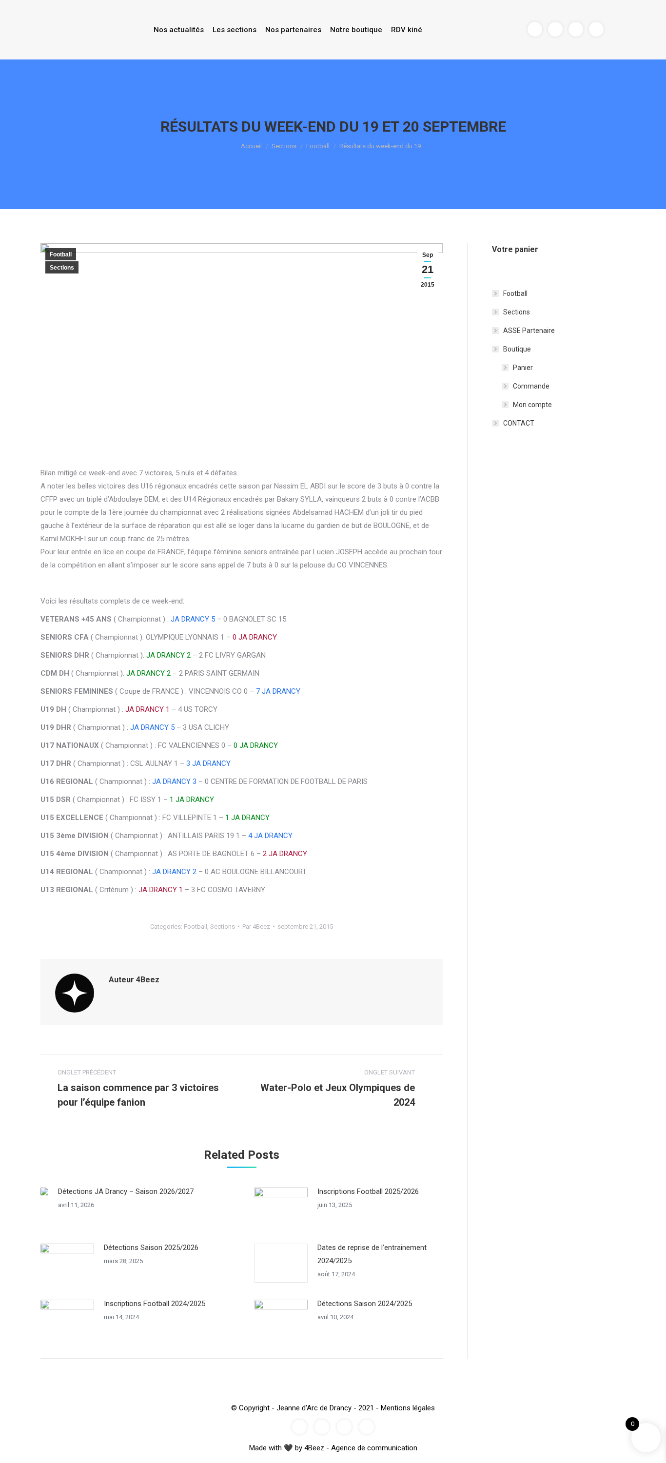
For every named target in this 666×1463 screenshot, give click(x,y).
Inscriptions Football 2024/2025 (154, 1303)
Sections (284, 146)
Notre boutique (356, 29)
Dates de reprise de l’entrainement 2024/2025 (372, 1254)
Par (256, 926)
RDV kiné (406, 29)
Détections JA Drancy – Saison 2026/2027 (126, 1191)
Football (318, 146)
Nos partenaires (293, 29)
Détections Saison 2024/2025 (364, 1303)
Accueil (251, 146)
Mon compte (532, 405)
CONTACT (518, 423)
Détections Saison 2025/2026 (151, 1247)
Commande (531, 386)
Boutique (517, 349)
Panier (523, 367)
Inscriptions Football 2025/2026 (368, 1191)
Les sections (234, 29)
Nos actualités (179, 29)
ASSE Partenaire (529, 330)
